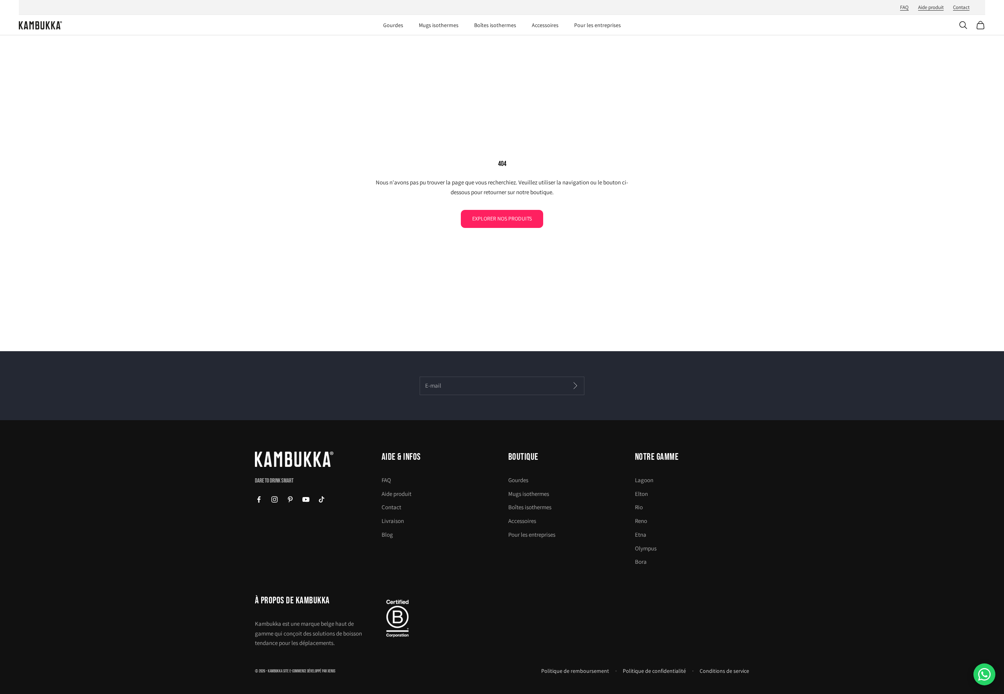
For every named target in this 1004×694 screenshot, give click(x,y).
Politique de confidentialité (654, 670)
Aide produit (931, 7)
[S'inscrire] (575, 386)
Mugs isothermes (438, 25)
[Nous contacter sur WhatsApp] (984, 674)
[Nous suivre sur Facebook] (259, 499)
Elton (641, 493)
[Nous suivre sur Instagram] (274, 499)
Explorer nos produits (502, 218)
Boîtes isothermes (495, 25)
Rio (639, 507)
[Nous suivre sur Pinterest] (290, 499)
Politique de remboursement (575, 670)
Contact (961, 7)
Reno (641, 521)
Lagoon (644, 480)
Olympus (646, 548)
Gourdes (393, 25)
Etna (640, 534)
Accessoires (545, 25)
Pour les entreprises (597, 25)
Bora (641, 561)
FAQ (904, 7)
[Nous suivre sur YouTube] (306, 499)
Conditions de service (724, 670)
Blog (387, 534)
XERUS (331, 671)
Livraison (393, 521)
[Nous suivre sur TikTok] (322, 499)
